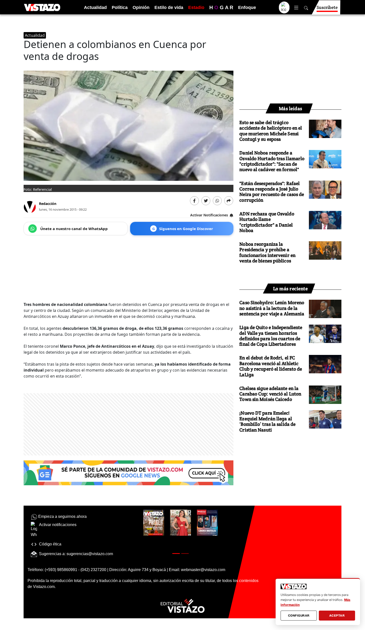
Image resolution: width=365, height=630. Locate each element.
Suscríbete (327, 7)
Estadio (196, 7)
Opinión (141, 7)
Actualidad (95, 7)
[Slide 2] (185, 553)
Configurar (299, 615)
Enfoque (247, 7)
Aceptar (337, 615)
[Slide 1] (176, 553)
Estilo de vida (168, 7)
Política (120, 7)
